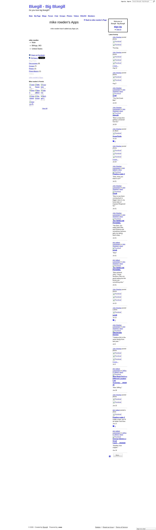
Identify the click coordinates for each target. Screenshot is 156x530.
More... (118, 455)
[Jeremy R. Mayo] (31, 103)
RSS (110, 456)
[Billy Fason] (37, 86)
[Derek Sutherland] (31, 92)
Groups (31, 66)
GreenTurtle (117, 136)
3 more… (115, 362)
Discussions (33, 63)
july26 (115, 193)
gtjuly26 (116, 115)
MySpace (34, 58)
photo (121, 91)
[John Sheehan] (31, 97)
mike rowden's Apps (36, 77)
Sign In (129, 1)
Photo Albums (34, 71)
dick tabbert (116, 242)
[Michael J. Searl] (43, 97)
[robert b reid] (43, 92)
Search (154, 1)
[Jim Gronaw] (37, 97)
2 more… (115, 66)
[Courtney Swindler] (43, 86)
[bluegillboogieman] (37, 92)
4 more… (115, 159)
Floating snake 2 (119, 174)
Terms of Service (122, 527)
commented (116, 90)
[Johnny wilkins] (31, 86)
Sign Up (123, 1)
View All (44, 108)
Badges (98, 527)
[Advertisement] (115, 491)
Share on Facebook (38, 55)
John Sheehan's (119, 90)
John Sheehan (117, 37)
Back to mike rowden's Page (96, 20)
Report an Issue (108, 527)
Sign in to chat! (141, 528)
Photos (31, 69)
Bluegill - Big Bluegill (47, 6)
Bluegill (45, 527)
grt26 (115, 96)
